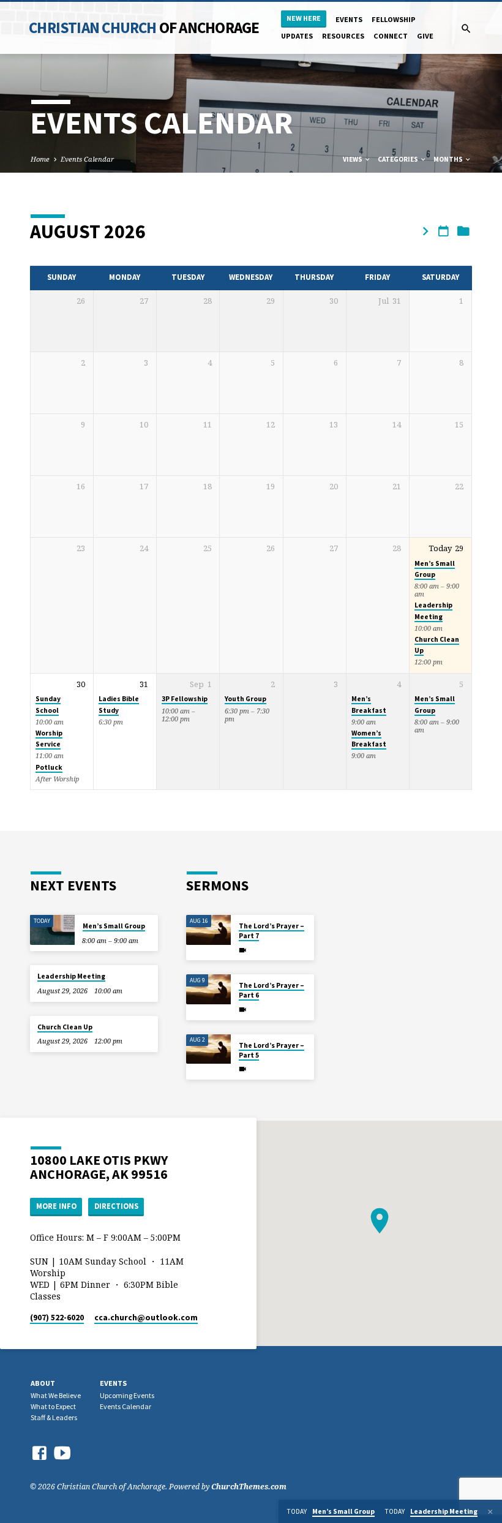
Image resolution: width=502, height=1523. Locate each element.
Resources (343, 35)
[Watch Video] (242, 950)
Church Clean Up (64, 1027)
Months (448, 159)
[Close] (490, 1511)
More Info (56, 1206)
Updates (297, 35)
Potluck (49, 767)
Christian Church (144, 27)
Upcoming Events (127, 1395)
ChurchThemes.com (249, 1486)
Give (425, 35)
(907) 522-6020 (57, 1317)
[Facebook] (39, 1452)
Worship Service (49, 738)
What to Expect (53, 1406)
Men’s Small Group (114, 926)
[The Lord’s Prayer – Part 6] (208, 989)
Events (348, 19)
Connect (390, 35)
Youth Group (245, 698)
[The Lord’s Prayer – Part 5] (208, 1049)
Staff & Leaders (54, 1417)
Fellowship (394, 19)
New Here (304, 18)
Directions (116, 1206)
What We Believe (56, 1395)
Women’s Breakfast (368, 738)
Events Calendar (87, 159)
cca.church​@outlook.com (146, 1317)
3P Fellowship (185, 698)
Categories (398, 159)
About (43, 1383)
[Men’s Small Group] (52, 930)
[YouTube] (62, 1452)
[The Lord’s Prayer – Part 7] (208, 930)
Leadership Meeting (71, 976)
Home (40, 159)
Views (353, 159)
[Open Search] (466, 28)
